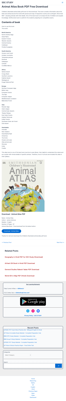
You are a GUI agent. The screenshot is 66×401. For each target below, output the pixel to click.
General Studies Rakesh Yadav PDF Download (22, 269)
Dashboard (33, 397)
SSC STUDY (7, 2)
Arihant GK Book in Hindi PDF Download (20, 263)
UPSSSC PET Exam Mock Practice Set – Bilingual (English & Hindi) (23, 330)
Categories (7, 352)
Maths (33, 383)
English (33, 387)
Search (6, 362)
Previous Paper (33, 391)
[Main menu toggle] (62, 2)
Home (33, 378)
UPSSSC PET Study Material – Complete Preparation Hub (20, 342)
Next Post (60, 242)
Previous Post (6, 242)
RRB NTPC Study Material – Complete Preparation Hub (19, 336)
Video (33, 395)
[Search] (58, 366)
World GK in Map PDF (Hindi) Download (19, 276)
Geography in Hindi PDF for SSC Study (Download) (24, 257)
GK (33, 385)
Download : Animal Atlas (11, 231)
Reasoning (33, 381)
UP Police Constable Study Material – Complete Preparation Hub (22, 333)
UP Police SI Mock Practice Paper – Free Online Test (19, 345)
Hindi (33, 389)
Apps (33, 393)
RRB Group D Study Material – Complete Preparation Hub (20, 339)
